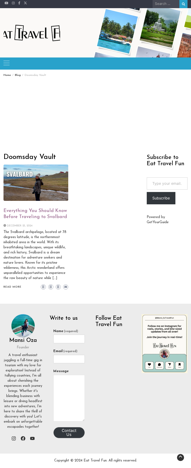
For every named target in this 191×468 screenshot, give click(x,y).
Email (65, 351)
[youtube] (32, 438)
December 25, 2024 (19, 226)
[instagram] (13, 438)
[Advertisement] (95, 111)
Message (61, 371)
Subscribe (161, 198)
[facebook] (23, 438)
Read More (12, 287)
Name (65, 331)
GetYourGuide (158, 222)
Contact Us (69, 432)
